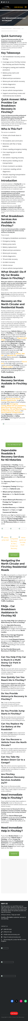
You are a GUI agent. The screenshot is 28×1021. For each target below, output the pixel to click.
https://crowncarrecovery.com (12, 937)
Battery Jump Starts (13, 399)
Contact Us (14, 854)
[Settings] (1, 2)
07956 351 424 (7, 932)
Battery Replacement (8, 400)
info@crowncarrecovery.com (12, 934)
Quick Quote (14, 555)
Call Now (14, 1013)
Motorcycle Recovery (8, 407)
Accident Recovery (7, 411)
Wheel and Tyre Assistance (16, 405)
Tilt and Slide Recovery (18, 409)
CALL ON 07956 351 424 (14, 445)
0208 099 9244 (18, 7)
